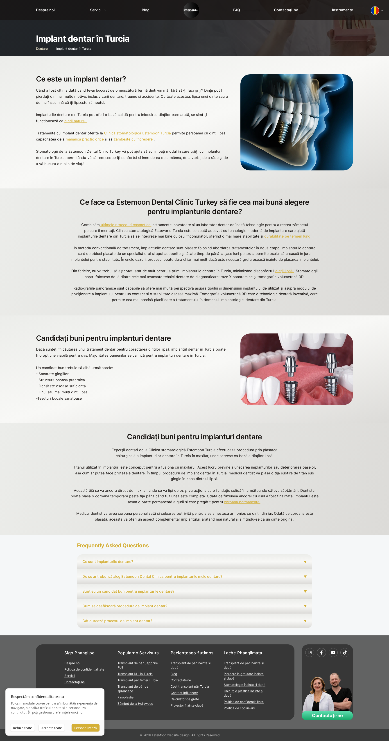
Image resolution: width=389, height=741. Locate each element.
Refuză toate (22, 728)
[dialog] (54, 712)
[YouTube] (333, 652)
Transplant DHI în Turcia (135, 674)
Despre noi (45, 10)
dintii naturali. (75, 121)
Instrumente (342, 10)
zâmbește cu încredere (133, 139)
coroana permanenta (241, 502)
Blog (145, 10)
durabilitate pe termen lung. (287, 236)
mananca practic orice (85, 139)
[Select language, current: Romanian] (377, 10)
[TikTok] (344, 652)
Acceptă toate (51, 728)
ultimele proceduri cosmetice (125, 224)
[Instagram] (309, 652)
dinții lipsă (284, 271)
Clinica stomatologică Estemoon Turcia (137, 133)
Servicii (96, 10)
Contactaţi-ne (286, 10)
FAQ (236, 10)
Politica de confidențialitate (84, 669)
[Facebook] (321, 652)
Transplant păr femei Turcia (138, 680)
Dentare (42, 48)
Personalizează (85, 728)
